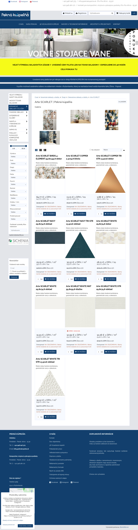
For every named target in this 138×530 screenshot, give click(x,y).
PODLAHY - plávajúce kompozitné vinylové (14, 136)
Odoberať (14, 277)
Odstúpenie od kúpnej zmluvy (59, 474)
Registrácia (82, 13)
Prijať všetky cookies (25, 526)
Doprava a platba (55, 456)
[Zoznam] (40, 151)
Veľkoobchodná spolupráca (58, 452)
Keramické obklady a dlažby (16, 107)
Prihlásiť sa (68, 13)
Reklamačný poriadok (56, 463)
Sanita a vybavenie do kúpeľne (14, 123)
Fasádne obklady (16, 112)
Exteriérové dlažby (14, 117)
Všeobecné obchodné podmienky (60, 460)
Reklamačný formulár (56, 467)
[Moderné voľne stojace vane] (69, 57)
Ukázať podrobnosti (9, 524)
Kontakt (116, 24)
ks (41, 214)
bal (41, 279)
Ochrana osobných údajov (58, 478)
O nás (21, 24)
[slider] (11, 146)
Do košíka (50, 214)
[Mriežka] (36, 151)
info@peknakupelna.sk (21, 449)
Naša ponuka (31, 24)
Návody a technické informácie (74, 24)
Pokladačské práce (55, 449)
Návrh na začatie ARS (56, 471)
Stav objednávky (54, 441)
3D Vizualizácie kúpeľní (49, 24)
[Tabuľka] (44, 151)
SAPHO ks (13, 130)
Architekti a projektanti (100, 24)
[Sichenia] (18, 244)
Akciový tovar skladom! (15, 102)
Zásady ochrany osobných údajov (13, 520)
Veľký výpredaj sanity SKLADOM (15, 96)
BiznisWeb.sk (124, 527)
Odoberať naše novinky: (17, 264)
